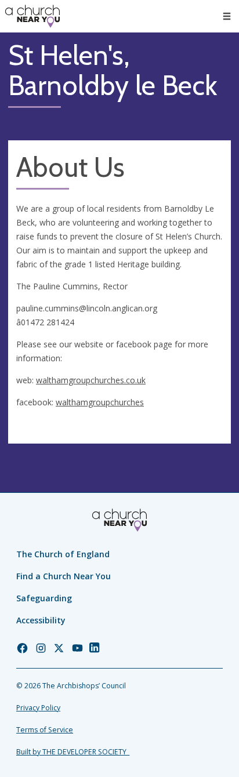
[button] (227, 16)
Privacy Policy (38, 708)
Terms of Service (44, 730)
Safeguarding (44, 598)
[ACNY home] (32, 16)
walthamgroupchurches (100, 402)
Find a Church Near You (63, 576)
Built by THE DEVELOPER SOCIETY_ (72, 752)
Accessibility (41, 620)
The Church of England (63, 554)
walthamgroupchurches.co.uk (91, 380)
